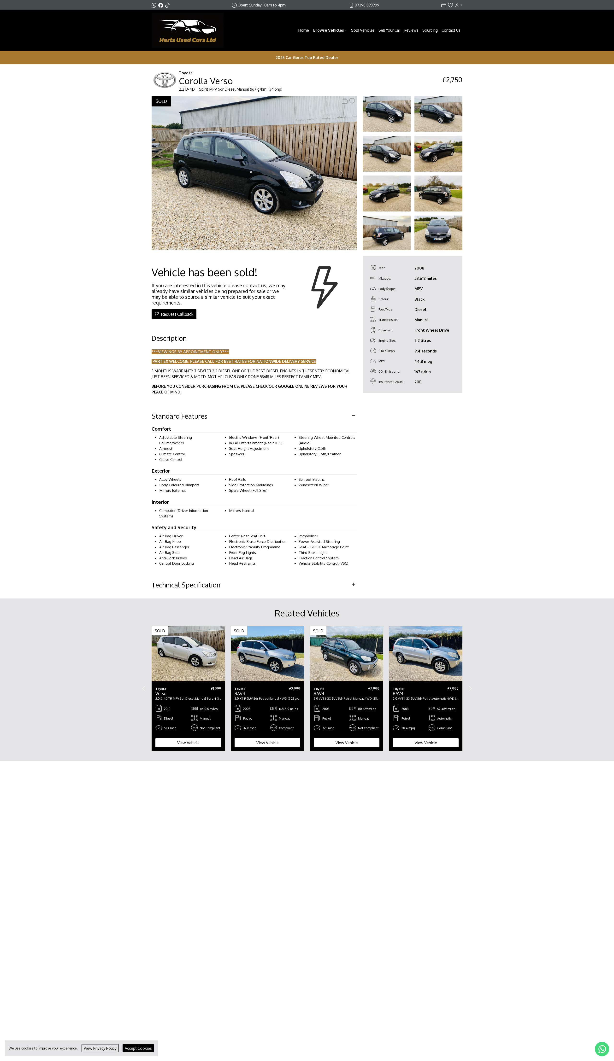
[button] (457, 5)
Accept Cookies (138, 1048)
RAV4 (240, 693)
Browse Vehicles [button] (328, 30)
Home (303, 30)
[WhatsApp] (602, 1049)
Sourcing (430, 30)
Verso (160, 693)
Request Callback (177, 314)
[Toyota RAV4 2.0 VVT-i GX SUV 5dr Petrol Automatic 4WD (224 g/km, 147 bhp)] (425, 653)
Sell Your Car (389, 30)
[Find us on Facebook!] (161, 5)
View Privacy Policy (100, 1048)
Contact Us (451, 30)
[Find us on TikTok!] (168, 5)
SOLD (161, 101)
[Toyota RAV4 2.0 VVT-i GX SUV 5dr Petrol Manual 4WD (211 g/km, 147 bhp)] (346, 653)
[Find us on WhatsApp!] (155, 5)
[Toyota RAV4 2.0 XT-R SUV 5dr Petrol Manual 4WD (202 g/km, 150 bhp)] (267, 653)
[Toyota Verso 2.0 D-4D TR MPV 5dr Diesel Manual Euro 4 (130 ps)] (188, 653)
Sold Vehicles (363, 30)
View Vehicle (188, 742)
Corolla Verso (206, 80)
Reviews (411, 30)
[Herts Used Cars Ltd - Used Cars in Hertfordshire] (188, 30)
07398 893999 (367, 5)
